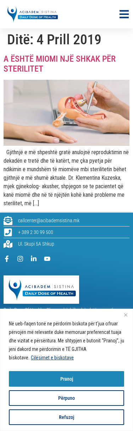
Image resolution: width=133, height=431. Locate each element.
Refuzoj (66, 417)
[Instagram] (20, 259)
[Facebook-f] (7, 259)
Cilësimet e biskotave (52, 357)
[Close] (125, 314)
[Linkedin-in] (34, 259)
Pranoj (66, 379)
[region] (66, 370)
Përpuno (66, 398)
